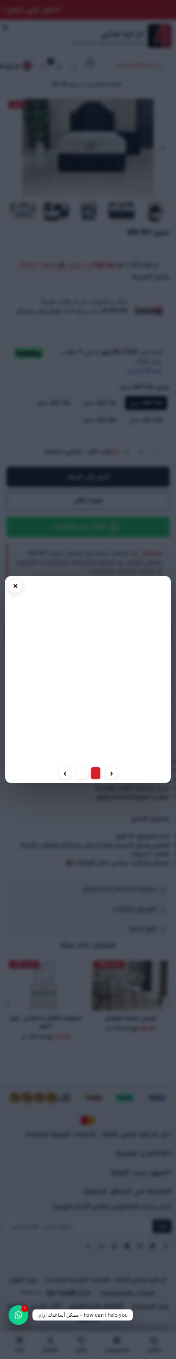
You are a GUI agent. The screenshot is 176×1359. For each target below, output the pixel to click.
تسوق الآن (88, 755)
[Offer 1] (95, 773)
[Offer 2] (82, 773)
